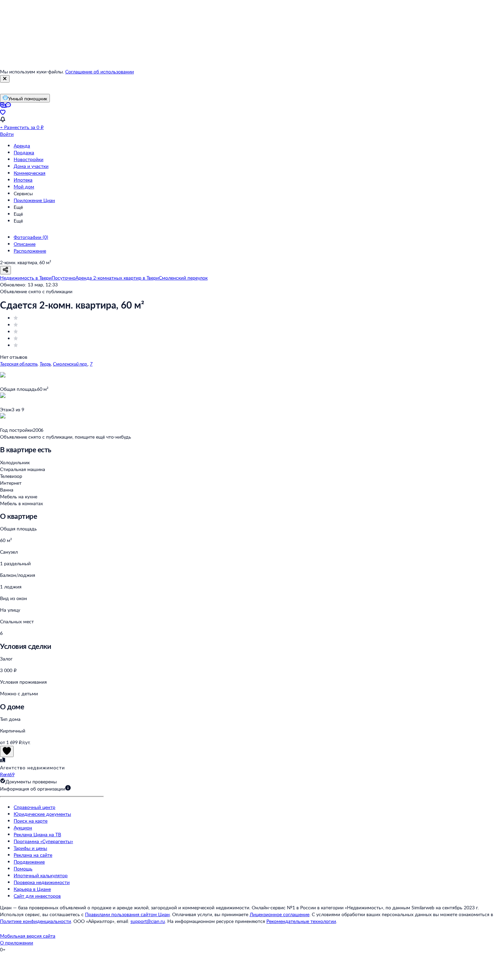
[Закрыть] (5, 79)
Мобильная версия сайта (27, 936)
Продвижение (29, 861)
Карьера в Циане (32, 889)
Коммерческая (29, 173)
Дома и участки (31, 166)
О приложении (16, 942)
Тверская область (19, 363)
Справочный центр (34, 807)
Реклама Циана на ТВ (37, 834)
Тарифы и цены (30, 848)
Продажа (24, 152)
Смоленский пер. (70, 363)
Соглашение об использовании (99, 71)
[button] (251, 788)
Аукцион (23, 827)
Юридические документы (42, 814)
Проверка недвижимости (42, 882)
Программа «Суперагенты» (43, 841)
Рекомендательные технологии (301, 921)
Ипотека (23, 179)
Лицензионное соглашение (279, 914)
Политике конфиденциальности (35, 921)
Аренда (22, 145)
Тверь (45, 363)
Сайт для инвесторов (37, 896)
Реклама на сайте (33, 855)
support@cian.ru (147, 921)
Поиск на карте (30, 820)
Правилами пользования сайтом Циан (127, 914)
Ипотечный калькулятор (41, 875)
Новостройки (28, 159)
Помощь (23, 868)
